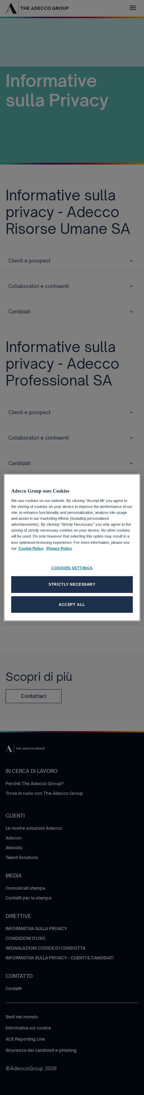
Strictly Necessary (72, 584)
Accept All (72, 604)
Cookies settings (72, 567)
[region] (71, 547)
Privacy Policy (58, 548)
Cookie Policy (31, 548)
